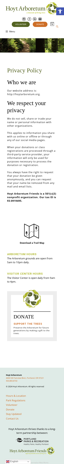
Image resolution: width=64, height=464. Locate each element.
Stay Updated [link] (13, 414)
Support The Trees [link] (28, 323)
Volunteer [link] (20, 24)
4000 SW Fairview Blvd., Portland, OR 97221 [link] (25, 378)
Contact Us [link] (12, 418)
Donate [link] (40, 24)
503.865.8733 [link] (11, 380)
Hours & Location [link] (16, 395)
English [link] (14, 461)
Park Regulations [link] (15, 400)
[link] (60, 11)
